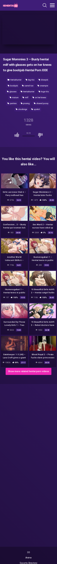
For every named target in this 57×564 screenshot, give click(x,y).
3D (28, 552)
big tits (31, 80)
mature (15, 97)
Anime (28, 557)
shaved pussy (42, 103)
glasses (12, 91)
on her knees (40, 97)
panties (12, 103)
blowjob (44, 80)
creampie (44, 86)
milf (26, 97)
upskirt (36, 109)
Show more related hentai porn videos (28, 371)
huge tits (44, 91)
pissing (26, 103)
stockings (22, 109)
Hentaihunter (15, 80)
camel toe (28, 86)
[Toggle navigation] (52, 5)
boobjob (14, 86)
